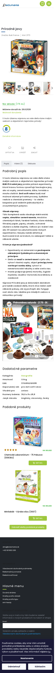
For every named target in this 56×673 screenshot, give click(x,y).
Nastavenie (27, 658)
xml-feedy (7, 602)
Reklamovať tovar (10, 575)
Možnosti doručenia (12, 112)
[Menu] (48, 3)
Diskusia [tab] (32, 163)
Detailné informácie (12, 136)
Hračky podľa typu (10, 599)
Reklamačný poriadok (12, 572)
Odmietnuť (14, 666)
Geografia (26, 375)
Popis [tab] (6, 163)
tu (49, 651)
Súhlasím (40, 666)
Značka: (10, 35)
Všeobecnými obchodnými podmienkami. (22, 633)
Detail (39, 463)
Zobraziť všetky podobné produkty (28, 527)
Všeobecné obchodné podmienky (17, 568)
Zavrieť (20, 146)
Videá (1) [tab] (18, 163)
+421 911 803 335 (9, 550)
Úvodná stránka (9, 593)
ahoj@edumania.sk (11, 547)
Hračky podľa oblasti (11, 596)
